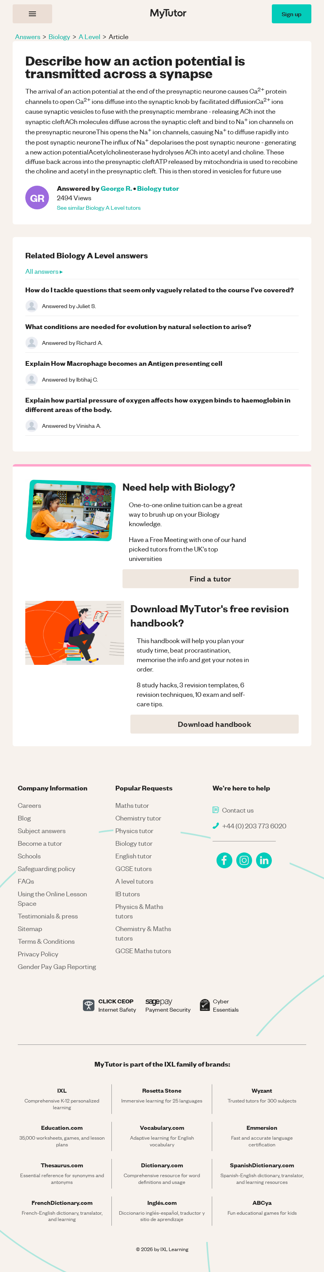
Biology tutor (158, 187)
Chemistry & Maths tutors (143, 933)
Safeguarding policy (46, 868)
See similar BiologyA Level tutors (99, 207)
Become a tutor (40, 843)
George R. (116, 187)
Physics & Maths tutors (139, 911)
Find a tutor (210, 578)
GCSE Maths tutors (143, 950)
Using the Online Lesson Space (52, 898)
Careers (29, 805)
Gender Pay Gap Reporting (57, 966)
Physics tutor (134, 830)
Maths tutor (132, 805)
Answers (27, 36)
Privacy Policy (38, 953)
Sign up (291, 13)
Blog (24, 817)
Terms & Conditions (46, 941)
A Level (89, 36)
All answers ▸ (44, 271)
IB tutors (127, 893)
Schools (29, 855)
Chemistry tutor (138, 817)
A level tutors (134, 881)
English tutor (133, 855)
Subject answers (42, 830)
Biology (59, 36)
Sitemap (30, 928)
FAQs (26, 881)
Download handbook (214, 724)
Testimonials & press (48, 915)
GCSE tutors (133, 868)
